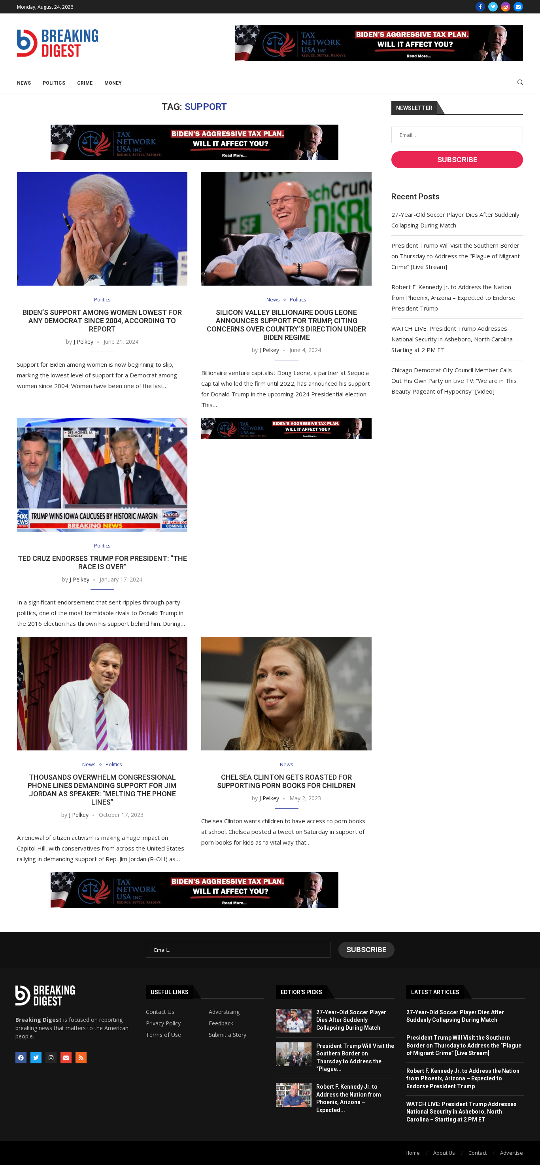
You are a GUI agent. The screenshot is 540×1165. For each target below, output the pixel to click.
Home (413, 1152)
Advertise (511, 1152)
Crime (85, 83)
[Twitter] (493, 6)
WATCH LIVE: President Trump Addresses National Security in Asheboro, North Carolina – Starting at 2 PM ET (454, 339)
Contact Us (160, 1012)
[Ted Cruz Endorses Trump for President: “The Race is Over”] (102, 475)
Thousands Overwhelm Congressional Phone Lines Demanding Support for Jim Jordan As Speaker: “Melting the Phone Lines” (102, 789)
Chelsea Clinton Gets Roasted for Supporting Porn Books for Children (286, 781)
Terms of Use (163, 1035)
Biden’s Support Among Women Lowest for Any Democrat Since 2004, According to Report (102, 320)
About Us (444, 1152)
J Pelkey (83, 341)
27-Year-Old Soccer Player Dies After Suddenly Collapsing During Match (351, 1020)
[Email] (518, 6)
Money (113, 83)
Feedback (221, 1023)
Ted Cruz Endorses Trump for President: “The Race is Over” (102, 562)
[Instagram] (505, 6)
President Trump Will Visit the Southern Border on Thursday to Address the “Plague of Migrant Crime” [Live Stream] (455, 256)
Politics (54, 83)
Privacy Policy (163, 1023)
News (24, 83)
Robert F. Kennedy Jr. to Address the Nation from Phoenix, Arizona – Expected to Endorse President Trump (453, 297)
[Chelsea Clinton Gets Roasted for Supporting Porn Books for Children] (286, 693)
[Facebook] (480, 6)
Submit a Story (227, 1035)
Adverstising (224, 1012)
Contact (477, 1152)
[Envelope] (66, 1057)
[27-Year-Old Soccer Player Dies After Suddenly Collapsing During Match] (294, 1020)
